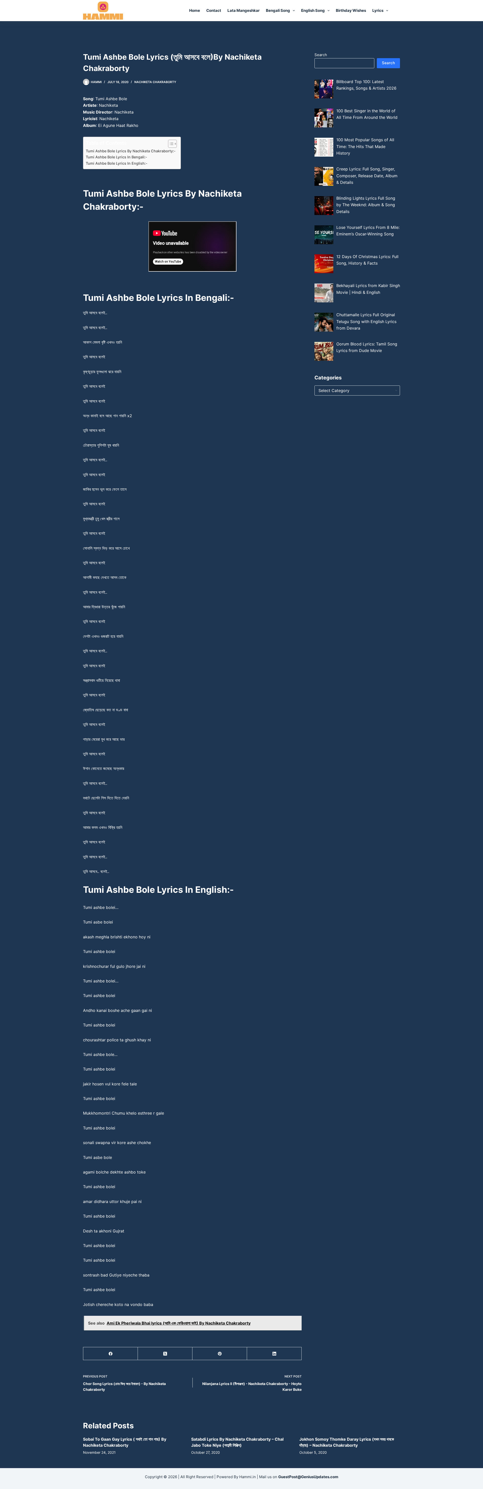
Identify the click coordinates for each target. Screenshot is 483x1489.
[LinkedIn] (274, 1353)
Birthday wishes (351, 10)
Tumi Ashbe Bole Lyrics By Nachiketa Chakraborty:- (131, 151)
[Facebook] (110, 1353)
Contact (213, 10)
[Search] (398, 11)
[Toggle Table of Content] (170, 143)
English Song (313, 10)
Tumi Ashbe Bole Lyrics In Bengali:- (116, 157)
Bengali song (278, 10)
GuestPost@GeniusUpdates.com (308, 1476)
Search (320, 54)
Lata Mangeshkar (243, 10)
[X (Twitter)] (165, 1353)
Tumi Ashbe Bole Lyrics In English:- (116, 163)
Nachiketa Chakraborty (155, 82)
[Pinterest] (219, 1353)
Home (194, 10)
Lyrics (377, 10)
